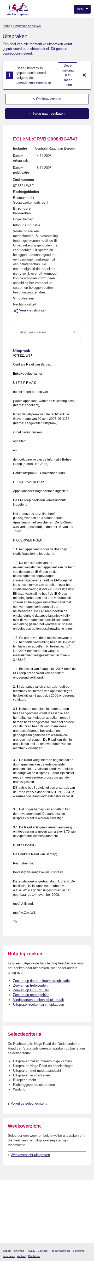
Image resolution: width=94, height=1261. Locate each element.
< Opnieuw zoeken (47, 99)
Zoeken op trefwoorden (30, 985)
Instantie (20, 148)
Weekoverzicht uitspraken (30, 1155)
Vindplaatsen (23, 298)
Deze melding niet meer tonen (68, 75)
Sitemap (19, 1250)
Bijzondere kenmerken (22, 211)
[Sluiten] (84, 75)
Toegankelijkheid (60, 1250)
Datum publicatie (21, 170)
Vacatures (9, 1256)
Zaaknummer (23, 180)
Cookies (43, 1250)
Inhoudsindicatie (26, 225)
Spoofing (78, 1250)
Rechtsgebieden (26, 192)
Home (6, 25)
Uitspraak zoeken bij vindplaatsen (38, 1004)
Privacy (31, 1250)
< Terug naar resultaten (47, 113)
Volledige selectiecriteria (29, 1103)
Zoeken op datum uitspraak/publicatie (41, 981)
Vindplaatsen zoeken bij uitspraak (38, 1000)
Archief (21, 1256)
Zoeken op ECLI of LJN (31, 990)
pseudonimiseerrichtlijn (33, 82)
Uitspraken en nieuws (27, 25)
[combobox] (47, 332)
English (7, 1250)
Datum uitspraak (20, 158)
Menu (81, 9)
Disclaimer (34, 1256)
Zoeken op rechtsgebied (31, 995)
